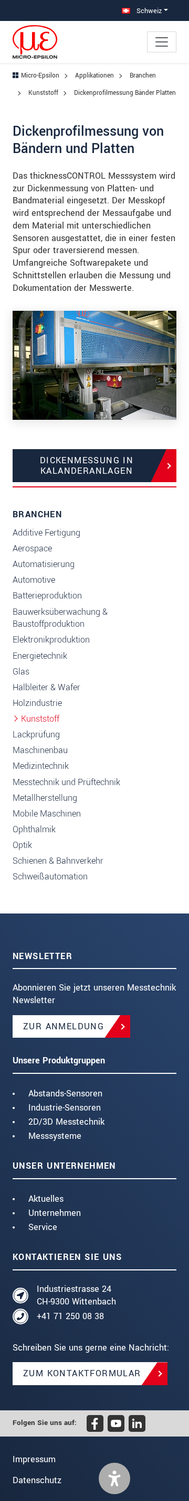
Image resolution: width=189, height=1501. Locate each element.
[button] (114, 1478)
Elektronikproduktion (51, 640)
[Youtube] (116, 1423)
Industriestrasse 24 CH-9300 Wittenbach (76, 1295)
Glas (21, 672)
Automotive (34, 580)
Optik (22, 845)
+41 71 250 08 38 (70, 1316)
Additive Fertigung (46, 533)
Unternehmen (54, 1213)
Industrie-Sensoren (64, 1107)
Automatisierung (44, 564)
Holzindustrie (37, 703)
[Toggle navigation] (161, 41)
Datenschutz (37, 1480)
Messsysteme (54, 1135)
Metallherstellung (45, 798)
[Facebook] (95, 1423)
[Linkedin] (137, 1423)
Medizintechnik (41, 766)
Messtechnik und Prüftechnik (66, 782)
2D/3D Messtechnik (66, 1121)
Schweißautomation (50, 877)
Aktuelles (46, 1198)
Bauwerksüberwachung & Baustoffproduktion (60, 618)
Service (42, 1227)
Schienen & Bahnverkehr (58, 861)
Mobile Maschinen (47, 814)
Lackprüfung (36, 734)
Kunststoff (40, 719)
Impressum (34, 1459)
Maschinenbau (40, 750)
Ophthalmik (34, 829)
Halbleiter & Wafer (46, 687)
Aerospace (32, 548)
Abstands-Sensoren (65, 1093)
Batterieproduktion (47, 596)
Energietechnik (40, 656)
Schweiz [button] (148, 11)
